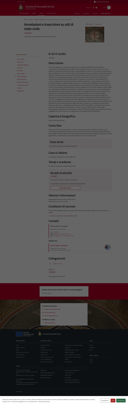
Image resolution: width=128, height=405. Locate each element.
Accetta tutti (121, 401)
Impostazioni (105, 401)
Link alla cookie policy (44, 402)
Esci (113, 401)
